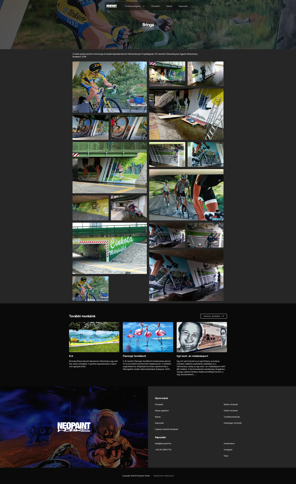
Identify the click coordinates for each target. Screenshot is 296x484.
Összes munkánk (212, 316)
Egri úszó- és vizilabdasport (192, 356)
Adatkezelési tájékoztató (163, 476)
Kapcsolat (183, 6)
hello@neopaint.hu (163, 443)
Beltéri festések (231, 404)
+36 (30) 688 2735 (163, 449)
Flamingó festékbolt (134, 356)
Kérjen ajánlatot (162, 410)
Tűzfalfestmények (232, 417)
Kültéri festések (231, 410)
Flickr (226, 456)
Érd (71, 356)
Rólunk (169, 6)
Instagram (228, 449)
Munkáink (155, 6)
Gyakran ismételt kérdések (166, 429)
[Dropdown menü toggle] (144, 6)
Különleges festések (233, 423)
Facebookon (229, 443)
